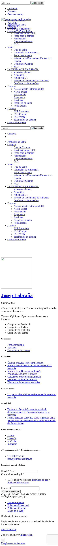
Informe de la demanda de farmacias (31, 80)
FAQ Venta (19, 117)
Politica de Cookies (16, 508)
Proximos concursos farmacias (22, 374)
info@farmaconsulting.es (19, 458)
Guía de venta (20, 49)
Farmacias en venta (16, 141)
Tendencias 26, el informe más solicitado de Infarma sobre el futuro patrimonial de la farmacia (28, 412)
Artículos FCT (21, 77)
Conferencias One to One (26, 83)
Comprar (11, 144)
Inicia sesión (26, 534)
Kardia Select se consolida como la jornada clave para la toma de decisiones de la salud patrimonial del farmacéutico (31, 420)
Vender (10, 47)
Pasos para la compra (24, 35)
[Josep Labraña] (16, 287)
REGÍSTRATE (8, 529)
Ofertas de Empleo (16, 122)
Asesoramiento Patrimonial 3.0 (29, 89)
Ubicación (12, 8)
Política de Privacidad (18, 482)
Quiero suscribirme (10, 491)
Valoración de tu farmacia (26, 52)
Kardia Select (20, 91)
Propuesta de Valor (23, 103)
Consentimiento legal (12, 474)
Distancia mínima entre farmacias (23, 382)
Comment (6, 488)
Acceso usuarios (15, 14)
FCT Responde (21, 111)
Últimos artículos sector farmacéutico (25, 362)
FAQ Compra (20, 114)
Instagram (12, 444)
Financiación (20, 38)
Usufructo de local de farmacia (22, 379)
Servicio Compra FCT (24, 150)
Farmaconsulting (15, 345)
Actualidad (19, 75)
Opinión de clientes (23, 41)
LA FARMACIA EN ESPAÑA (23, 69)
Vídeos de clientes (22, 72)
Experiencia (19, 97)
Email (5, 471)
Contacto (11, 11)
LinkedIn (11, 438)
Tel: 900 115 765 (15, 456)
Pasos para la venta (23, 55)
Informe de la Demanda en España (24, 371)
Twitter (10, 435)
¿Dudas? (11, 108)
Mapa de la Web (15, 511)
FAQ (16, 44)
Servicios (18, 100)
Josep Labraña (17, 295)
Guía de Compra (22, 147)
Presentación (20, 94)
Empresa (11, 86)
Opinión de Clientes (23, 63)
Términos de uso (40, 479)
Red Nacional (20, 105)
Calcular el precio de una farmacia (24, 376)
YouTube (11, 441)
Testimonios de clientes (25, 119)
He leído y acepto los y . (28, 481)
